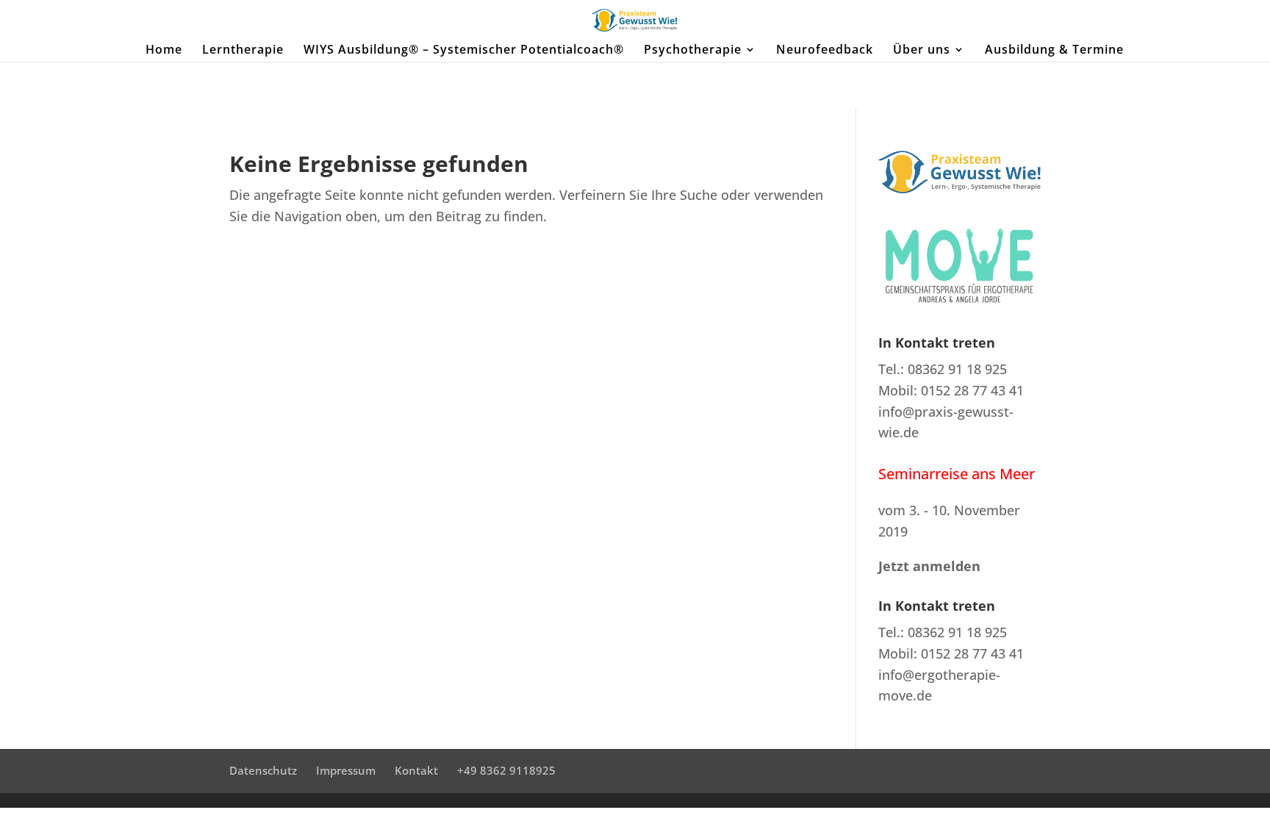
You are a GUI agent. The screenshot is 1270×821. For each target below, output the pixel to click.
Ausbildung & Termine (1054, 50)
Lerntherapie (243, 50)
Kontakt (416, 770)
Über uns (921, 50)
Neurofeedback (824, 50)
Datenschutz (263, 770)
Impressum (346, 770)
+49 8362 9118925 (506, 770)
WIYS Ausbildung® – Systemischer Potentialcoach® (464, 50)
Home (164, 50)
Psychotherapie (693, 50)
